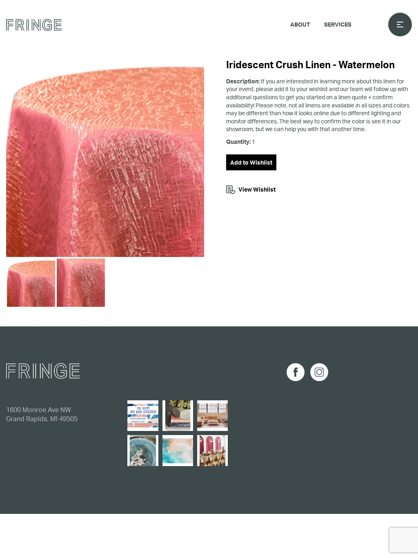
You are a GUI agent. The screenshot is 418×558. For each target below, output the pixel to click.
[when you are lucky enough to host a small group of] (212, 450)
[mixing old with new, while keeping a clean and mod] (212, 415)
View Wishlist (257, 189)
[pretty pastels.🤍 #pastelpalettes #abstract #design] (177, 450)
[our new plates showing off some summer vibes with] (142, 450)
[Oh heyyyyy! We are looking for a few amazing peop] (142, 415)
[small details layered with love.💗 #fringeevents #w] (177, 415)
